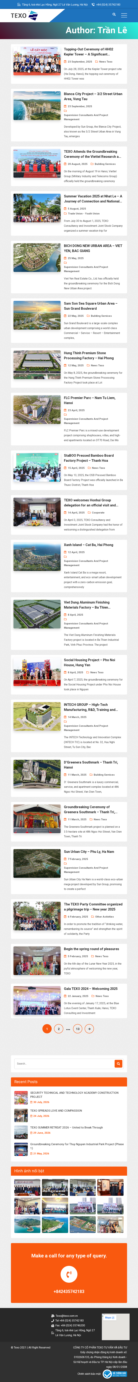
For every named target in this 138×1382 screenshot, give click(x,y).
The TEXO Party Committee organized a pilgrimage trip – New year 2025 (93, 906)
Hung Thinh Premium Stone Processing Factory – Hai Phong (89, 355)
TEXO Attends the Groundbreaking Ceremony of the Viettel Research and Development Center (93, 154)
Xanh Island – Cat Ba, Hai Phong (88, 545)
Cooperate (98, 512)
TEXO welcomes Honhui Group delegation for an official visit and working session (90, 503)
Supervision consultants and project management (86, 117)
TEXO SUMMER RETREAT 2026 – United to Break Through (66, 1127)
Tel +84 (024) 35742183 (69, 1320)
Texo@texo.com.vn (67, 1315)
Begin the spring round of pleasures (91, 949)
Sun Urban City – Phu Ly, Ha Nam (89, 852)
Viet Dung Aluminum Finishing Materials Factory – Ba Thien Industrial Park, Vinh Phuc (87, 605)
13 (77, 1029)
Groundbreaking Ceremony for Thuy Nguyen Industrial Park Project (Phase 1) (77, 1146)
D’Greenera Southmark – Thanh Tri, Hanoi (91, 764)
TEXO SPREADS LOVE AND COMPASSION (56, 1110)
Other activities (104, 916)
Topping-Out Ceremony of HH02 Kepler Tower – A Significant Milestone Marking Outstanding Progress (88, 52)
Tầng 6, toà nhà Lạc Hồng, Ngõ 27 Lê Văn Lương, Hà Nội (55, 4)
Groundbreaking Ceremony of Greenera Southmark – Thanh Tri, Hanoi (89, 810)
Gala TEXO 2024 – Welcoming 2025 (90, 989)
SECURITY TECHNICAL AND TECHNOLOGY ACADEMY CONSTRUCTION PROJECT (74, 1094)
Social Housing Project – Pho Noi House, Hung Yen (89, 662)
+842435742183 (69, 1291)
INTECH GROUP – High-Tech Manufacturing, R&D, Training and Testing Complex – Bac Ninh (89, 707)
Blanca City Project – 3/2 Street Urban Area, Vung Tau (93, 96)
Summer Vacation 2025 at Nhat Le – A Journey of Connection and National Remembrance (93, 199)
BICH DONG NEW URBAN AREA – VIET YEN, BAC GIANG (93, 248)
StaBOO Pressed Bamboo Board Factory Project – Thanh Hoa (89, 458)
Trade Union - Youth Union (84, 213)
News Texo (105, 61)
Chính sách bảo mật (89, 1373)
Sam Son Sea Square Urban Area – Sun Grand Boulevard (90, 306)
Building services (105, 164)
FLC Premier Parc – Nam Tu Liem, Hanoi (89, 400)
